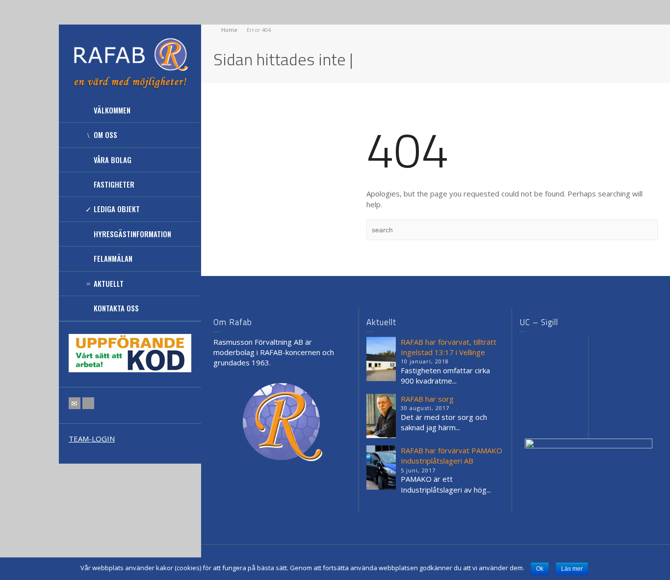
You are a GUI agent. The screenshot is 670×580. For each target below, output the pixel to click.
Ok (539, 568)
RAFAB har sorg (427, 399)
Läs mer (572, 568)
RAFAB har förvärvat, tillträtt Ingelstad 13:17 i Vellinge (448, 347)
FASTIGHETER (114, 184)
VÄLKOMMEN (112, 110)
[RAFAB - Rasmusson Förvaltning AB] (130, 61)
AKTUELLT (109, 283)
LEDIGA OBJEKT (117, 208)
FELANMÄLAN (113, 258)
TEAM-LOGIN (92, 438)
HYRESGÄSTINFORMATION (132, 233)
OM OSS (105, 134)
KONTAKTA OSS (116, 308)
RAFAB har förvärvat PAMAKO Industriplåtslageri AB (451, 455)
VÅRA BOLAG (112, 159)
